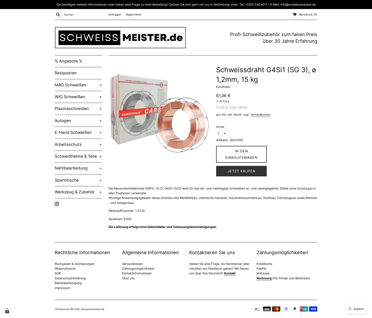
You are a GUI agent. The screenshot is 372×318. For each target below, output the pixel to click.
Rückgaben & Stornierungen (74, 264)
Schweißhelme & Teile (78, 156)
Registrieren (133, 14)
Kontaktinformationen (137, 273)
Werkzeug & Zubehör (78, 192)
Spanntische (78, 180)
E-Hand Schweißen (78, 132)
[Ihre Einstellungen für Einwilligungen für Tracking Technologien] (7, 311)
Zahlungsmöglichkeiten (138, 268)
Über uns (128, 278)
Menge (220, 126)
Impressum (62, 288)
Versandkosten (260, 114)
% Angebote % (68, 61)
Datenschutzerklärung (70, 278)
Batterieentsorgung (68, 283)
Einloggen (114, 14)
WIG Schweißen (78, 96)
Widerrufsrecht (65, 268)
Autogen (78, 120)
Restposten (66, 72)
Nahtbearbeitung (78, 168)
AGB (58, 273)
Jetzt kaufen (242, 171)
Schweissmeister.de (92, 309)
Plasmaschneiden (78, 108)
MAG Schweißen (78, 85)
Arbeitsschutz (78, 144)
